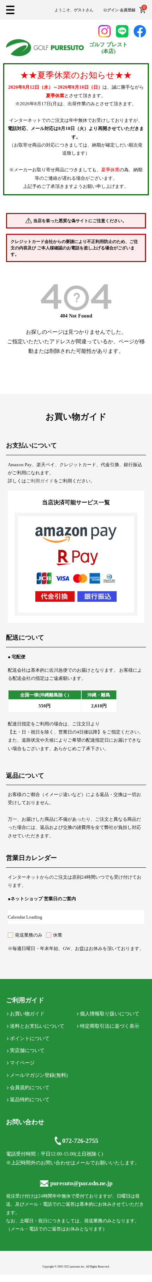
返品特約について (29, 1099)
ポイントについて (29, 1038)
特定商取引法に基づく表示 (109, 1026)
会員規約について (29, 1087)
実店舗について (27, 1050)
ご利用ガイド (40, 480)
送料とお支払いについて (37, 1026)
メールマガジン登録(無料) (39, 1075)
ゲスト (80, 10)
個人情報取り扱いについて (109, 1013)
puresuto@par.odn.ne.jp (81, 1183)
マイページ (22, 1063)
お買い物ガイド (27, 1013)
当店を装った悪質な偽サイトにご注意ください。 (80, 220)
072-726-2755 (80, 1140)
